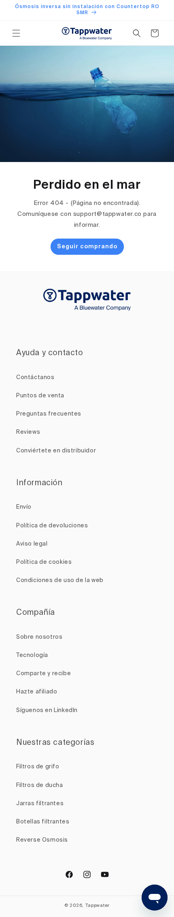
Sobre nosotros (39, 637)
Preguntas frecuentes (48, 414)
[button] (16, 33)
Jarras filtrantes (40, 803)
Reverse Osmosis (42, 840)
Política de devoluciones (52, 526)
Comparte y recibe (43, 673)
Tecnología (32, 655)
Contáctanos (35, 377)
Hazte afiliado (36, 692)
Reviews (28, 432)
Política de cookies (44, 562)
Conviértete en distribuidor (56, 451)
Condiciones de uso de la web (60, 580)
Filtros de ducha (39, 785)
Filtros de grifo (37, 767)
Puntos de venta (40, 396)
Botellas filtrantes (42, 822)
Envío (24, 507)
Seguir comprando (87, 247)
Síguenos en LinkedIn (47, 710)
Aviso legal (32, 544)
